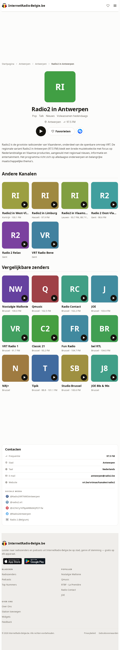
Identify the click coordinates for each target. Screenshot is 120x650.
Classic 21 (38, 346)
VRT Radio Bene (43, 253)
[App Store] (12, 561)
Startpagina (8, 63)
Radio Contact (71, 306)
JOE (93, 306)
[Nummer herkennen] (80, 131)
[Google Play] (34, 561)
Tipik (35, 386)
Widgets (6, 616)
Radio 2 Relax (11, 253)
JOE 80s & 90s (100, 386)
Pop (34, 116)
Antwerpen (24, 63)
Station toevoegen (11, 611)
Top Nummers (9, 584)
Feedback (7, 621)
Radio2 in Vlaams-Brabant (75, 213)
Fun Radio (68, 346)
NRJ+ (5, 386)
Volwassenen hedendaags (72, 116)
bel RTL (96, 346)
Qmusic (37, 306)
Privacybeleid (90, 633)
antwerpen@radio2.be (103, 475)
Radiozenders (9, 574)
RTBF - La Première (71, 584)
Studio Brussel (71, 386)
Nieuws (50, 116)
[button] (15, 195)
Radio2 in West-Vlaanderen (15, 213)
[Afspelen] (41, 131)
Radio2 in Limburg (44, 213)
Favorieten (63, 131)
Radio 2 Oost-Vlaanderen (104, 213)
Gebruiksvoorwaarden (108, 633)
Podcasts (6, 579)
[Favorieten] (108, 5)
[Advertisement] (60, 37)
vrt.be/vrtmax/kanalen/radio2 (98, 482)
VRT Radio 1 (10, 346)
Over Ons (7, 606)
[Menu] (115, 6)
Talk (41, 116)
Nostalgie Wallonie (15, 306)
